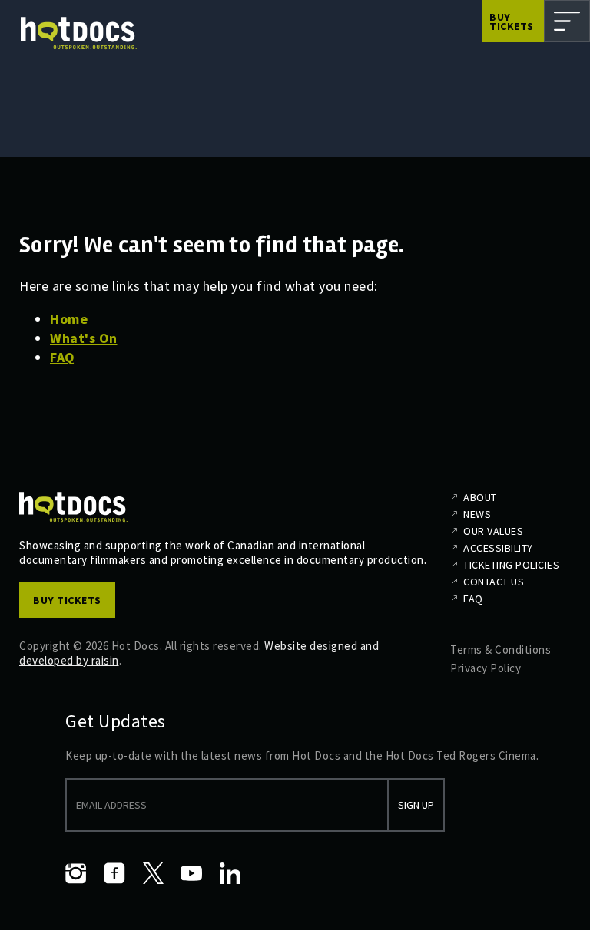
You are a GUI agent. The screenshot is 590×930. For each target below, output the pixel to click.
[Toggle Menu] (567, 21)
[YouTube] (191, 873)
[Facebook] (114, 873)
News (477, 514)
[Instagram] (76, 873)
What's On (84, 338)
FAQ (62, 357)
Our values (493, 531)
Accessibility (498, 547)
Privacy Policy (485, 668)
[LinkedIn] (229, 873)
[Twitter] (153, 873)
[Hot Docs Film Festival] (78, 33)
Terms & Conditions (500, 649)
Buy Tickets (511, 21)
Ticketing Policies (511, 564)
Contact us (493, 581)
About (480, 497)
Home (69, 319)
